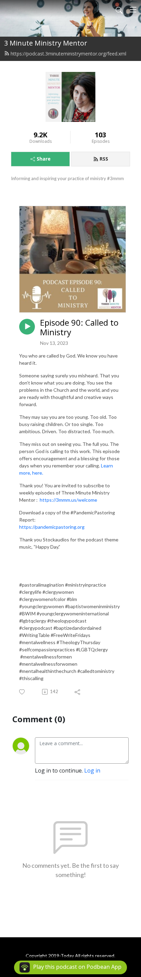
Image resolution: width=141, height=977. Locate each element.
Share (44, 158)
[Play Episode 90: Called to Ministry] (27, 327)
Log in (92, 770)
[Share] (78, 692)
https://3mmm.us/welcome (68, 500)
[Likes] (22, 692)
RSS (104, 158)
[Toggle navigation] (133, 9)
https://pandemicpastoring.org (52, 527)
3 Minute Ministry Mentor (45, 43)
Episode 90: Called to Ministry (79, 328)
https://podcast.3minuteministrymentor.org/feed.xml (68, 53)
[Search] (119, 9)
